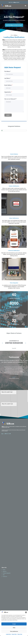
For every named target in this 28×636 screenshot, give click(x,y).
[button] (26, 612)
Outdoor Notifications (14, 186)
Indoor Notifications (14, 218)
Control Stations (14, 154)
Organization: (8, 92)
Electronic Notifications (14, 250)
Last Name (7, 78)
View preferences (14, 631)
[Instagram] (8, 433)
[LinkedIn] (3, 433)
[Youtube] (6, 433)
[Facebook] (4, 433)
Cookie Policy (8, 634)
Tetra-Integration (14, 283)
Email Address (8, 85)
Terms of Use (19, 634)
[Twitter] (10, 433)
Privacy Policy (14, 634)
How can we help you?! (10, 99)
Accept (14, 624)
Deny (14, 627)
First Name (7, 71)
